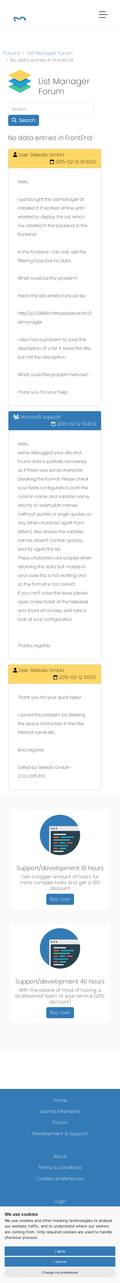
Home (60, 1100)
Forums (11, 53)
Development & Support (60, 1133)
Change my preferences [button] (60, 1272)
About (60, 1156)
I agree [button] (60, 1251)
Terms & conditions (60, 1167)
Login (60, 1201)
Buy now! (60, 899)
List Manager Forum (50, 53)
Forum (60, 1122)
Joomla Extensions (60, 1111)
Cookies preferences (60, 1178)
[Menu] (103, 15)
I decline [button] (60, 1262)
